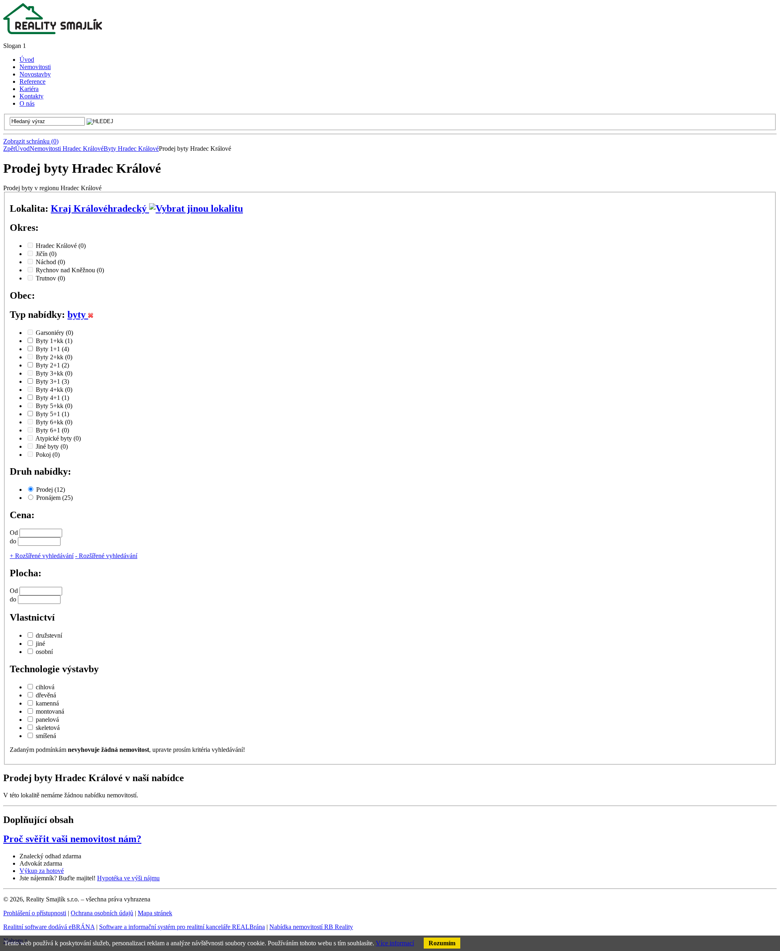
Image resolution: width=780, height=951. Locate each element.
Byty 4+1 (52, 397)
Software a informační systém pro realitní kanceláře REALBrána (182, 926)
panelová (47, 719)
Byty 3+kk (54, 373)
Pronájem (54, 497)
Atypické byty (58, 438)
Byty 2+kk (54, 357)
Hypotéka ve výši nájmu (128, 878)
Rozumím (442, 943)
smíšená (46, 735)
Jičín (46, 253)
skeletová (48, 727)
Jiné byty (52, 446)
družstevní (49, 635)
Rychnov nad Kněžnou (70, 270)
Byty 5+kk (54, 405)
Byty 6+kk (54, 422)
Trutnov (50, 278)
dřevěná (46, 695)
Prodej (50, 489)
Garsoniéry (54, 332)
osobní (44, 651)
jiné (40, 643)
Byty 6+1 (52, 430)
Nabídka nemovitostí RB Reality (311, 926)
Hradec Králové (61, 245)
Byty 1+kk (54, 340)
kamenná (47, 703)
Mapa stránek (155, 913)
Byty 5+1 (52, 413)
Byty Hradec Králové (131, 148)
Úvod (22, 148)
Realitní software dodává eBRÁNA (49, 926)
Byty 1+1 (52, 348)
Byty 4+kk (54, 389)
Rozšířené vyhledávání (42, 555)
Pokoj (48, 454)
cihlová (45, 687)
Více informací (395, 943)
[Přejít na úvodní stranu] (52, 31)
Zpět (9, 148)
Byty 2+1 (52, 365)
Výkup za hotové (42, 870)
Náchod (50, 261)
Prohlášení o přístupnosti (34, 913)
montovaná (50, 711)
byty (77, 314)
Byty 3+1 (52, 381)
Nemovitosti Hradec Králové (67, 148)
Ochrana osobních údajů (102, 913)
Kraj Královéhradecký (100, 208)
